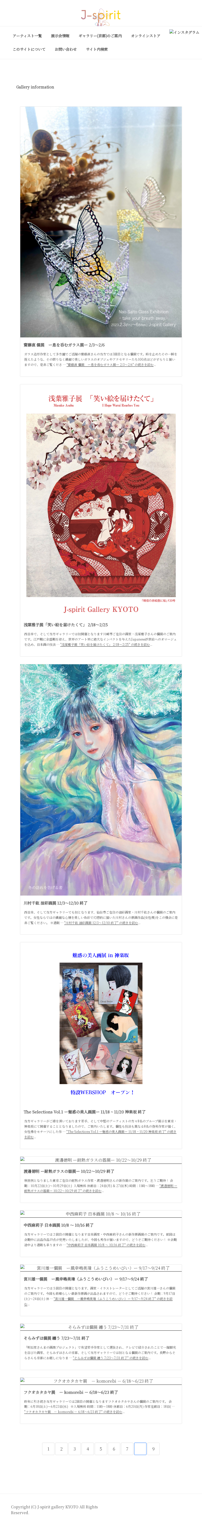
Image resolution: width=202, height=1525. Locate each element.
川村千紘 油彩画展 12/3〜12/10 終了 (56, 903)
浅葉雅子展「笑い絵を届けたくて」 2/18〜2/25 (66, 624)
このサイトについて (29, 49)
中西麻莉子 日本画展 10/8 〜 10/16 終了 (59, 1225)
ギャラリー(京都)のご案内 (100, 35)
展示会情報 (60, 35)
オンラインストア (145, 35)
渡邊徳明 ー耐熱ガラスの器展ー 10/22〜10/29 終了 (69, 1171)
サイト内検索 (97, 49)
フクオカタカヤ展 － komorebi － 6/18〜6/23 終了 (71, 1392)
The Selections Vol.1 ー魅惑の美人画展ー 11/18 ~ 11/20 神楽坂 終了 (85, 1111)
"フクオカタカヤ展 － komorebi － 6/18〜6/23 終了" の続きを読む (73, 1411)
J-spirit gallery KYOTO (58, 1506)
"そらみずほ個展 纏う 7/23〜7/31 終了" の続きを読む (110, 1357)
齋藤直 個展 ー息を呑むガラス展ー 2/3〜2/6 (64, 344)
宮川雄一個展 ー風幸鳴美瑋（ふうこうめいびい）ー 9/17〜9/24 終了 (86, 1279)
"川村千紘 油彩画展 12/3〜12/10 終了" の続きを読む (101, 922)
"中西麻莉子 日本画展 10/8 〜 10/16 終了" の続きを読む (106, 1244)
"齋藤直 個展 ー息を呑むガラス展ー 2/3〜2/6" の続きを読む (110, 364)
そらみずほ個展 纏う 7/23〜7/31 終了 (56, 1338)
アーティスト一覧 (27, 35)
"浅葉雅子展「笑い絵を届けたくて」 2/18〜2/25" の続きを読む (105, 644)
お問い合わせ (66, 49)
